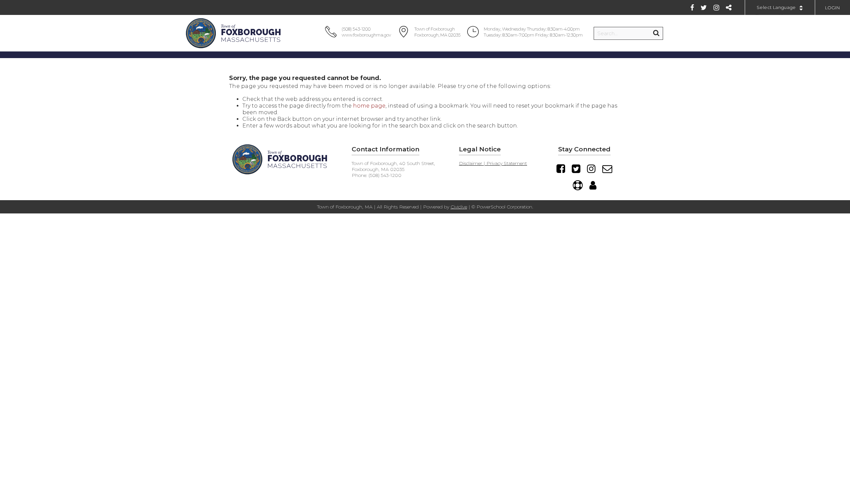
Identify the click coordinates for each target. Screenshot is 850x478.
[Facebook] (692, 7)
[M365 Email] (607, 168)
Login (832, 7)
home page (369, 106)
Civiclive (459, 207)
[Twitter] (703, 7)
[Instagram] (716, 7)
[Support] (577, 185)
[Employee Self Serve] (593, 185)
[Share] (728, 7)
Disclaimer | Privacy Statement (493, 163)
